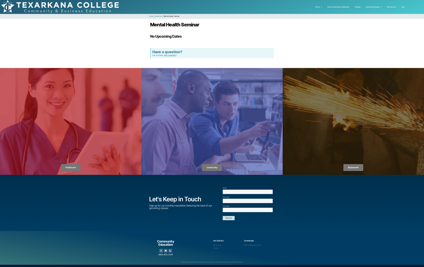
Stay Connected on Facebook (338, 7)
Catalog (357, 7)
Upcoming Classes (373, 7)
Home (317, 7)
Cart (403, 7)
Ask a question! (170, 55)
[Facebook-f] (161, 251)
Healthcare (158, 16)
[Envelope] (166, 251)
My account (391, 7)
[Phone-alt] (170, 251)
